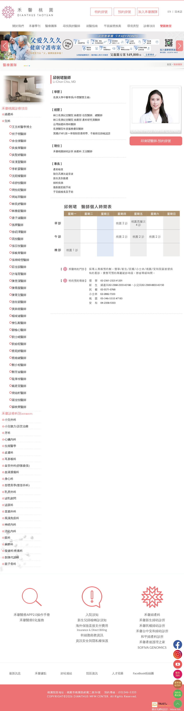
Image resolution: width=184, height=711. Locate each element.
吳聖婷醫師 (19, 154)
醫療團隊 (51, 25)
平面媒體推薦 (112, 25)
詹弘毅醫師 (19, 322)
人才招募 (117, 673)
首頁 (169, 64)
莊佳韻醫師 (19, 266)
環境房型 (133, 25)
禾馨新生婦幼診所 (152, 620)
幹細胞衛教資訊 (92, 635)
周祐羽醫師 (19, 196)
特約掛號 (101, 12)
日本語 (178, 11)
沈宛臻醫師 (19, 175)
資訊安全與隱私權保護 (92, 641)
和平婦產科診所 (152, 636)
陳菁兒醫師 (19, 294)
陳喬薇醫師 (19, 287)
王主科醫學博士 (22, 126)
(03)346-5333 (127, 692)
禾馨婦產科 (152, 615)
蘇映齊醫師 (19, 406)
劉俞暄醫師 (19, 343)
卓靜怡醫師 (19, 182)
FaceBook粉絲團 (143, 673)
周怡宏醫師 (19, 189)
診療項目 (149, 25)
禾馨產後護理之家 (152, 642)
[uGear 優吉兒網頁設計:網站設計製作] (161, 707)
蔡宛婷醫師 (19, 350)
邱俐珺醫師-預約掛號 (156, 141)
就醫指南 (92, 25)
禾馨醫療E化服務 (32, 620)
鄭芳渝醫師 (19, 371)
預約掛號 (124, 12)
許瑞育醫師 (19, 273)
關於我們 (18, 25)
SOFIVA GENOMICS (152, 647)
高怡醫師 (17, 238)
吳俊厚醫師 (19, 147)
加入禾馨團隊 (148, 12)
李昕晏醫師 (19, 168)
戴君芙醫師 (19, 385)
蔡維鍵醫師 (19, 357)
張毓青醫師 (19, 252)
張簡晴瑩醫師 (20, 259)
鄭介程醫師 (19, 364)
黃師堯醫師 (19, 308)
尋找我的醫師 (71, 25)
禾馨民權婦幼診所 (27, 12)
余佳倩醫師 (19, 140)
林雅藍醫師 (19, 210)
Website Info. (175, 709)
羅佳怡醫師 (19, 399)
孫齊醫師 (17, 224)
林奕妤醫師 (19, 203)
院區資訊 (92, 673)
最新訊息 (15, 673)
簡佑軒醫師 (19, 392)
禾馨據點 (40, 673)
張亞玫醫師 (19, 245)
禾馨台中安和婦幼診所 (152, 631)
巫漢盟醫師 (19, 161)
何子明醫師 (19, 133)
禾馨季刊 (34, 25)
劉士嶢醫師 (19, 336)
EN (169, 11)
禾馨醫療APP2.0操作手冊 (32, 615)
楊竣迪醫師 (19, 315)
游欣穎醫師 (19, 301)
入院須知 (92, 615)
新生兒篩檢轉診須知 (92, 620)
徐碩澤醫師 (19, 231)
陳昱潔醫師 (19, 280)
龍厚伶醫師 (19, 378)
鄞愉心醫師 (19, 329)
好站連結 (66, 673)
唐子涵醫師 (19, 217)
